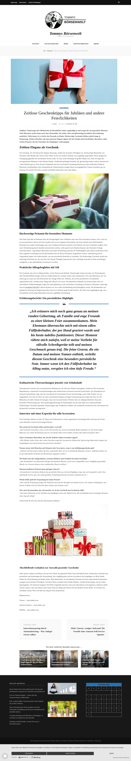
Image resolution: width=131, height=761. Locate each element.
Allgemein (64, 108)
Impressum (14, 2)
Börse (66, 44)
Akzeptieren (70, 753)
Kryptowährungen (81, 44)
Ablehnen (29, 753)
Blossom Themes (74, 741)
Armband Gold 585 (32, 287)
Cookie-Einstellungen (34, 2)
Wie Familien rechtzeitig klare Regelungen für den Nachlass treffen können (32, 662)
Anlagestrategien (51, 44)
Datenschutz (22, 2)
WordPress (91, 741)
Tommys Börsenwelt (65, 33)
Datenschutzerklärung (124, 757)
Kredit (96, 44)
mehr (112, 753)
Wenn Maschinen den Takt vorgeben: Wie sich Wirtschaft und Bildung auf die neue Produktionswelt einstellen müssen (26, 709)
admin (55, 124)
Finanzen (35, 44)
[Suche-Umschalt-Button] (119, 2)
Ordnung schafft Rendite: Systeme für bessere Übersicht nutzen (93, 662)
